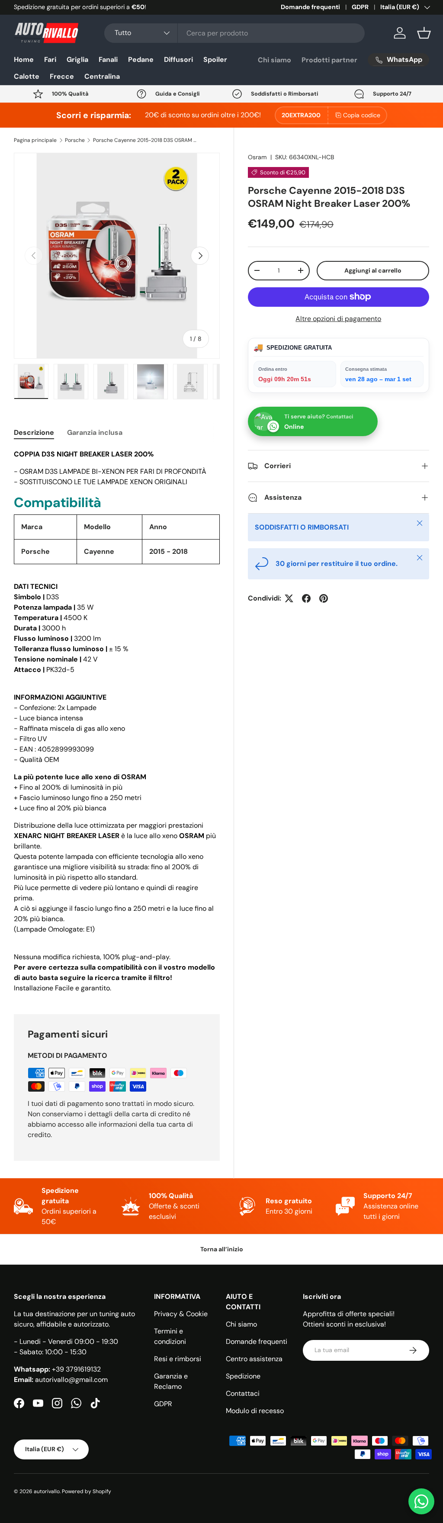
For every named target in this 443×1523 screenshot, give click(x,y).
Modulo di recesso (255, 1410)
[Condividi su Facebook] (306, 598)
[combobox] (234, 33)
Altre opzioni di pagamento (338, 318)
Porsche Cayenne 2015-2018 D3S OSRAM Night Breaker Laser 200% (145, 140)
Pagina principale (35, 140)
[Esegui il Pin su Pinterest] (323, 598)
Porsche (75, 140)
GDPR (360, 7)
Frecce (62, 76)
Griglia (77, 59)
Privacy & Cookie (181, 1313)
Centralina (102, 76)
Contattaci (243, 1393)
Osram (257, 157)
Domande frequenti (310, 7)
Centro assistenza (254, 1358)
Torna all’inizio (221, 1249)
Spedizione (243, 1376)
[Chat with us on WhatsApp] (421, 1501)
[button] (423, 32)
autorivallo (47, 1491)
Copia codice (361, 115)
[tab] (34, 432)
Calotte (26, 76)
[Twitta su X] (289, 598)
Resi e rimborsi (177, 1358)
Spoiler (215, 59)
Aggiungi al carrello (372, 270)
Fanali (108, 59)
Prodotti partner (329, 59)
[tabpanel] (117, 721)
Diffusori (178, 59)
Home (24, 59)
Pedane (141, 59)
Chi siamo (274, 59)
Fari (50, 59)
